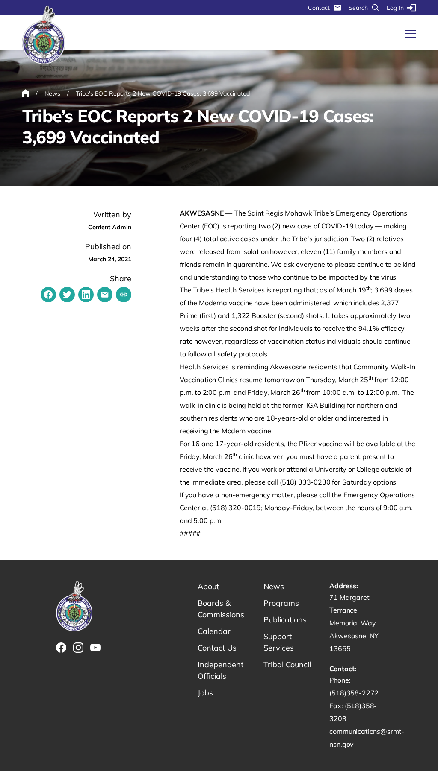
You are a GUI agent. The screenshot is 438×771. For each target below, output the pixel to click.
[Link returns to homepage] (43, 35)
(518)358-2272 (354, 693)
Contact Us (217, 648)
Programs (281, 603)
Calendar (214, 631)
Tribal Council (287, 664)
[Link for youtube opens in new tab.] (95, 647)
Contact (319, 8)
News (273, 586)
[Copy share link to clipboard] (123, 294)
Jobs (205, 693)
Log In (395, 8)
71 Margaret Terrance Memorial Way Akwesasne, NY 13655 (354, 623)
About (208, 586)
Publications (285, 620)
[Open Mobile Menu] (410, 34)
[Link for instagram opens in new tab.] (78, 647)
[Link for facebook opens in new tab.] (61, 647)
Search (358, 8)
